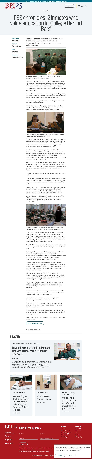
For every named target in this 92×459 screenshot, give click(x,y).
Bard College (64, 437)
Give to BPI (78, 429)
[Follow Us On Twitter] (10, 443)
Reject (70, 455)
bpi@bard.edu (8, 441)
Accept (60, 455)
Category (15, 55)
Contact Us (78, 431)
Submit (23, 444)
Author (14, 44)
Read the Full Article (35, 323)
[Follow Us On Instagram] (8, 443)
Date (13, 49)
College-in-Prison (17, 57)
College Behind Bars (34, 329)
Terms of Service (44, 451)
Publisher (15, 38)
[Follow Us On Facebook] (6, 443)
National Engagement (66, 433)
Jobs (76, 433)
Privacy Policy (38, 451)
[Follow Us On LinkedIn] (12, 443)
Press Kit (77, 435)
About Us (63, 429)
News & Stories (65, 435)
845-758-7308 (8, 439)
